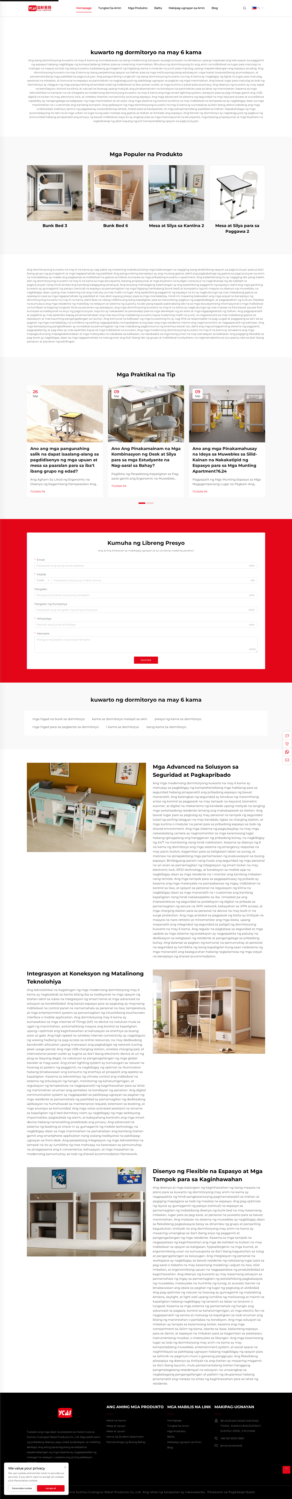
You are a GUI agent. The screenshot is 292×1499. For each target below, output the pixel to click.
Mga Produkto (138, 8)
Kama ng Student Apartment (125, 1436)
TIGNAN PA (37, 491)
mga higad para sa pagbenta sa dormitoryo (65, 727)
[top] (286, 1470)
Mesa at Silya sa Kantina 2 (176, 225)
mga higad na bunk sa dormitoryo (58, 719)
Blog (215, 8)
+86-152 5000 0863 (232, 1438)
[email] (287, 760)
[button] (142, 503)
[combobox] (42, 580)
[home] (39, 7)
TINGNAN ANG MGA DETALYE (55, 192)
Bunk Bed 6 (115, 225)
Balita (158, 8)
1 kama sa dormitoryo (122, 727)
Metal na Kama (116, 1420)
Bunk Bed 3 (55, 225)
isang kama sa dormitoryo (166, 727)
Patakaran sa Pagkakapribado (231, 1492)
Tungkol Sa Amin (109, 8)
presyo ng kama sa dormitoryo (178, 719)
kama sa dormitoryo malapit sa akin (119, 719)
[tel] (287, 744)
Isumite (146, 660)
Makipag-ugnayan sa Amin (187, 8)
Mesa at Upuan (116, 1425)
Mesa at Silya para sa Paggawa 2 (237, 228)
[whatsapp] (287, 752)
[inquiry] (287, 736)
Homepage (84, 8)
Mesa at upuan (115, 1431)
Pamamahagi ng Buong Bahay (126, 1442)
